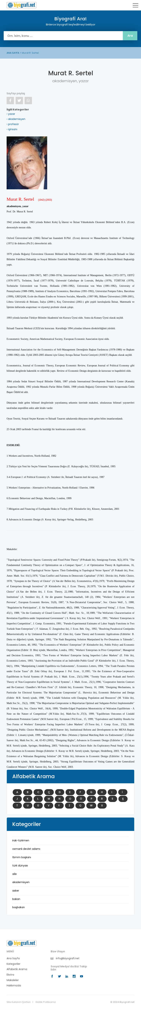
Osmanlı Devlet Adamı (26, 849)
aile (14, 874)
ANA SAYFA (13, 53)
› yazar (11, 114)
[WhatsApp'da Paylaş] (28, 100)
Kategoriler (13, 964)
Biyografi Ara (22, 5)
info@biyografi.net (67, 958)
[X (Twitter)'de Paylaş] (19, 100)
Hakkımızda (14, 985)
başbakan (18, 907)
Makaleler (13, 980)
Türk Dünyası (20, 865)
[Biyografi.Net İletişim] (22, 943)
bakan (16, 899)
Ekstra (10, 974)
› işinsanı (12, 129)
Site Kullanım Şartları (19, 1002)
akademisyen (21, 882)
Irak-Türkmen (20, 840)
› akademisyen (16, 119)
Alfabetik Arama (17, 969)
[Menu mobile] (135, 6)
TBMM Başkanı (21, 857)
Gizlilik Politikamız (45, 1002)
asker (15, 890)
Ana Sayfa (13, 958)
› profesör (13, 124)
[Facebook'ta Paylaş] (10, 100)
